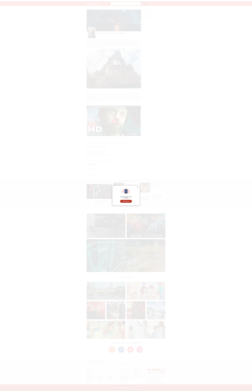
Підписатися (126, 201)
